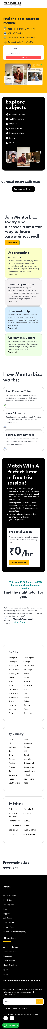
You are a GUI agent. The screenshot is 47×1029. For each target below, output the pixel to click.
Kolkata (27, 701)
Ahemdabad (14, 697)
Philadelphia (14, 665)
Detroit (27, 677)
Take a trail (12, 274)
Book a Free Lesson (19, 562)
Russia (11, 779)
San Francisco (15, 669)
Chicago (27, 661)
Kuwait (26, 755)
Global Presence (9, 895)
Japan (11, 751)
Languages (13, 124)
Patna (26, 709)
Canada (12, 759)
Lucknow (13, 705)
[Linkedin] (5, 1018)
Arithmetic (13, 809)
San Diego (28, 669)
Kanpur (27, 705)
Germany (27, 747)
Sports (12, 138)
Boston (27, 681)
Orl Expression (15, 825)
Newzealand (29, 779)
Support (6, 913)
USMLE (27, 821)
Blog (5, 909)
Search (23, 58)
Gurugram (28, 713)
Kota (25, 693)
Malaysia (12, 747)
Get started (12, 242)
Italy (10, 771)
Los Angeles (29, 657)
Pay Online (7, 900)
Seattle (26, 673)
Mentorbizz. (15, 1014)
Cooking (27, 813)
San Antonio (29, 665)
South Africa (14, 783)
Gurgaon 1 (13, 693)
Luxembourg (29, 771)
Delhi (11, 713)
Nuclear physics (31, 830)
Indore (26, 697)
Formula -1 (28, 809)
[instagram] (12, 1018)
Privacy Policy (8, 927)
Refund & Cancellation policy (14, 932)
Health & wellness (17, 133)
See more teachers (23, 189)
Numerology (14, 821)
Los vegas (13, 661)
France (12, 767)
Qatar (11, 755)
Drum (11, 834)
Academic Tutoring (17, 114)
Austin (12, 681)
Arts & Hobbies (15, 128)
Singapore (28, 743)
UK (10, 743)
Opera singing (29, 834)
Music (11, 142)
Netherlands (29, 767)
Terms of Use (8, 923)
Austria (12, 763)
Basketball (13, 830)
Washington (14, 673)
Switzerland (29, 763)
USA (11, 739)
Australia (27, 759)
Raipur (11, 701)
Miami (11, 677)
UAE (25, 751)
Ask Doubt (7, 918)
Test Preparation (16, 119)
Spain (26, 783)
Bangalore (13, 689)
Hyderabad (28, 685)
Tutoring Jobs (8, 904)
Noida (26, 689)
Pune (11, 685)
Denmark (13, 775)
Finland (27, 775)
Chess (26, 825)
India (26, 739)
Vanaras (12, 709)
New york (13, 657)
